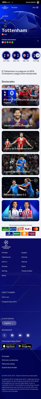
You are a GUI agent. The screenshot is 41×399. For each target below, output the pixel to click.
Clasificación (6, 257)
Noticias (24, 257)
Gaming (4, 271)
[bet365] (16, 234)
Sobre (23, 266)
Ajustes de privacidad (9, 367)
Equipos (24, 252)
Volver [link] (6, 16)
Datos (4, 275)
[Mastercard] (35, 229)
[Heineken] (5, 229)
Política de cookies (8, 364)
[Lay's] (20, 229)
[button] (35, 7)
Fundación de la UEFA (9, 302)
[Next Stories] (38, 55)
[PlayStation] (13, 229)
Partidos (5, 252)
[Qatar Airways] (31, 234)
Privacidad (5, 356)
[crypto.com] (9, 234)
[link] (14, 7)
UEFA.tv (4, 262)
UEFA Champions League (5, 7)
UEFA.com (5, 297)
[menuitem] (20, 7)
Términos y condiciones (10, 360)
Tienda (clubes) (26, 271)
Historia (24, 262)
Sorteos (4, 266)
